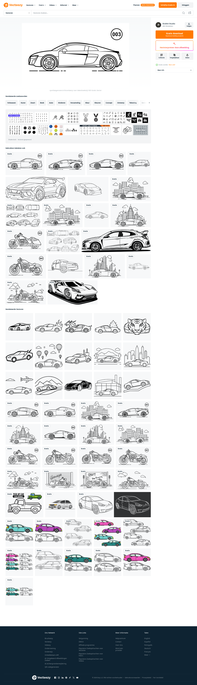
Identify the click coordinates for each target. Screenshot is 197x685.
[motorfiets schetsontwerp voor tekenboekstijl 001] (26, 266)
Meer (74, 5)
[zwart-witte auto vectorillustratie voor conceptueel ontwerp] (116, 240)
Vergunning (83, 638)
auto (51, 103)
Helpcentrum (120, 638)
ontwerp (120, 103)
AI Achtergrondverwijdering (55, 664)
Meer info (161, 70)
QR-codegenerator (52, 667)
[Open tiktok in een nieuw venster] (70, 678)
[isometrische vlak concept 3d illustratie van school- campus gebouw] (60, 504)
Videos (52, 5)
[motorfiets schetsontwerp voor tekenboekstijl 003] (25, 240)
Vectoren (29, 5)
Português (148, 645)
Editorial (63, 5)
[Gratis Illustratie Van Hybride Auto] (63, 240)
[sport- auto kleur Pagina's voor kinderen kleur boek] (49, 327)
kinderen (61, 103)
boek (42, 103)
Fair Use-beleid (158, 678)
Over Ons (119, 645)
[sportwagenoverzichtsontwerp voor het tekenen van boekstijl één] (62, 215)
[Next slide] (147, 103)
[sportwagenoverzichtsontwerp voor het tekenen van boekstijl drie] (131, 215)
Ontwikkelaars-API (52, 655)
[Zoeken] (183, 12)
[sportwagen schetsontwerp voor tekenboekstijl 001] (65, 163)
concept (109, 103)
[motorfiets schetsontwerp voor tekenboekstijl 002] (59, 457)
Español (147, 642)
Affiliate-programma (86, 645)
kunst (23, 103)
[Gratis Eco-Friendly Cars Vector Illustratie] (23, 215)
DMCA (81, 642)
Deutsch (147, 648)
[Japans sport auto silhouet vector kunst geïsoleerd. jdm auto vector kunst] (19, 327)
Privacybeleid (146, 678)
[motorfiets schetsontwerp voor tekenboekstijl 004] (96, 457)
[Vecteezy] (13, 5)
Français (147, 652)
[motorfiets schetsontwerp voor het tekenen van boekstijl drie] (59, 479)
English (147, 638)
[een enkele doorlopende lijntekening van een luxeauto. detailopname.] (65, 266)
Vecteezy (48, 642)
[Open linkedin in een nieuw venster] (62, 678)
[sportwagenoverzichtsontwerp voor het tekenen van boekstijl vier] (104, 266)
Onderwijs (49, 652)
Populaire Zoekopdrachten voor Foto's (91, 655)
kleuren (98, 103)
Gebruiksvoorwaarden (132, 678)
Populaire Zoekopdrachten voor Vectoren (91, 649)
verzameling (75, 103)
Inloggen (185, 5)
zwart (32, 103)
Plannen (136, 5)
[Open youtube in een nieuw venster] (77, 678)
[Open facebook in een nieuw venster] (55, 678)
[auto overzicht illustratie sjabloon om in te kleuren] (139, 163)
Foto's (41, 5)
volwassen (11, 103)
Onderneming (50, 648)
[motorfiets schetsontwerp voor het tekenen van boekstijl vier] (96, 479)
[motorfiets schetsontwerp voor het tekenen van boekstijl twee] (133, 479)
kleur (87, 103)
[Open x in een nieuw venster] (74, 678)
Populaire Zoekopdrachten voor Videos (91, 660)
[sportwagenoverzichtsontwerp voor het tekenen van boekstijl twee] (130, 189)
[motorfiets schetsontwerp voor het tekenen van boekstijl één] (26, 292)
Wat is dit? (172, 65)
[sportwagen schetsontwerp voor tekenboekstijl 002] (106, 163)
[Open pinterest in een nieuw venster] (66, 678)
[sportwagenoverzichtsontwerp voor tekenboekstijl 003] (23, 411)
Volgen (189, 26)
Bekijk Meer (140, 130)
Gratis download (174, 34)
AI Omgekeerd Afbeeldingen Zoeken (56, 659)
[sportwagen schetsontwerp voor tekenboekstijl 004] (25, 163)
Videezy (48, 645)
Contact (118, 642)
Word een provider (119, 649)
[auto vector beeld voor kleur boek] (19, 533)
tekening (133, 103)
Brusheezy (49, 638)
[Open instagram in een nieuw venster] (59, 678)
